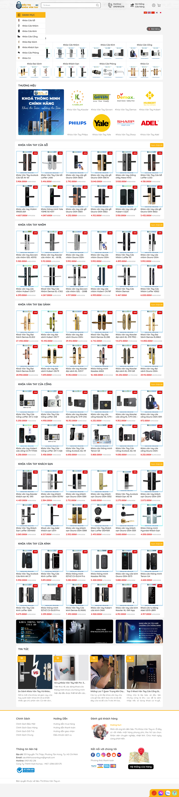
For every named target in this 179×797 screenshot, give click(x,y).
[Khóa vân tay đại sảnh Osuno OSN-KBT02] (77, 321)
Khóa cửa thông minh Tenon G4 (151, 575)
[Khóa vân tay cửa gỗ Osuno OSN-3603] (77, 162)
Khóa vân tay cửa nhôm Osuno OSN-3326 (100, 256)
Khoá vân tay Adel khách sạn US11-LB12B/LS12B (50, 529)
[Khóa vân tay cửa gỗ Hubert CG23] (127, 196)
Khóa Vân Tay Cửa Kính (34, 543)
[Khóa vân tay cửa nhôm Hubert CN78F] (102, 276)
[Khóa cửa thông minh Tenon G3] (102, 435)
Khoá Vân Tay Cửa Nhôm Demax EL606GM (125, 290)
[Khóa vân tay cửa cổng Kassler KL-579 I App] (102, 401)
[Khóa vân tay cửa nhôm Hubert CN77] (27, 276)
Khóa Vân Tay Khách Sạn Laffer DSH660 (26, 529)
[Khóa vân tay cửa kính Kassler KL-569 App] (127, 595)
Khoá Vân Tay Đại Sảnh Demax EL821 (25, 369)
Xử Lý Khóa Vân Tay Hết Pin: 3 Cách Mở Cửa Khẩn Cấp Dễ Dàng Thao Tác (70, 683)
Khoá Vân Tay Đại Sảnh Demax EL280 (100, 335)
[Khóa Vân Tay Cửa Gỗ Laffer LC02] (152, 162)
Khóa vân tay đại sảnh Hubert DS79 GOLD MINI (50, 370)
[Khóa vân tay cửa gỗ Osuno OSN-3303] (77, 196)
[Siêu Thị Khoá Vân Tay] (41, 112)
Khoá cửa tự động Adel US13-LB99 (149, 609)
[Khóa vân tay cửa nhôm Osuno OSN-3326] (102, 242)
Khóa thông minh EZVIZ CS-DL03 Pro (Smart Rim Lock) (50, 609)
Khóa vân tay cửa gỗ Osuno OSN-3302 (101, 210)
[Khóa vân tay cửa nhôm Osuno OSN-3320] (77, 242)
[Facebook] (93, 755)
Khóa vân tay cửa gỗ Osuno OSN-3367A (101, 176)
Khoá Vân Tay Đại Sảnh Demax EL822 (25, 335)
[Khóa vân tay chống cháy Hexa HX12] (127, 162)
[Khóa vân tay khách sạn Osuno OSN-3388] (77, 515)
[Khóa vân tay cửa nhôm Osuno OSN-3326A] (152, 242)
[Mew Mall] (39, 631)
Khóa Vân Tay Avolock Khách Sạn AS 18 (127, 495)
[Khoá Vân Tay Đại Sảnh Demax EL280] (102, 321)
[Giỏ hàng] (159, 5)
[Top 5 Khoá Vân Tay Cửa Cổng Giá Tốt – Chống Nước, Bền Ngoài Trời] (144, 672)
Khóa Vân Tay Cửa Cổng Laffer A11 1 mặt (52, 449)
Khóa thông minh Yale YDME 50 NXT (52, 210)
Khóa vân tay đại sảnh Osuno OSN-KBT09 (149, 370)
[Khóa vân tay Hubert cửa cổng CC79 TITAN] (27, 435)
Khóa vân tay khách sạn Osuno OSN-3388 (76, 529)
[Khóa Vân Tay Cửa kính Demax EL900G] (77, 595)
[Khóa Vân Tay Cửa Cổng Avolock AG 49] (77, 435)
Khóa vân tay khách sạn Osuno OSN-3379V (52, 495)
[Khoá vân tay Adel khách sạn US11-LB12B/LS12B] (52, 515)
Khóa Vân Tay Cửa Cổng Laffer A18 (50, 415)
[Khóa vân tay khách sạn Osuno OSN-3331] (127, 515)
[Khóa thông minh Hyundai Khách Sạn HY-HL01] (152, 515)
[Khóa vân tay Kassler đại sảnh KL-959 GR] (127, 355)
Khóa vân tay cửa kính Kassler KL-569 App (127, 609)
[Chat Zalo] (168, 793)
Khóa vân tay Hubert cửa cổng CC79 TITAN (26, 449)
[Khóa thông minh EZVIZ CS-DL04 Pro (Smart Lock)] (77, 561)
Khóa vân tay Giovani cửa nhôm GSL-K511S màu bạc (27, 256)
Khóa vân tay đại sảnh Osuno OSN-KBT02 (74, 336)
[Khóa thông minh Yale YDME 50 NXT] (52, 196)
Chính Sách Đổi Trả (25, 731)
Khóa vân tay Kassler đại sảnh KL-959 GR (126, 369)
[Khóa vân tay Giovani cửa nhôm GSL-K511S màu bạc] (27, 242)
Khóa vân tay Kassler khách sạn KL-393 (26, 495)
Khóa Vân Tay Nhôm (32, 224)
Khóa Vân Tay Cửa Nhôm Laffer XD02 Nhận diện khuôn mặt (151, 290)
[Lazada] (119, 755)
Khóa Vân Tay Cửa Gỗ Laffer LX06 (51, 176)
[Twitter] (98, 755)
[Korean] (156, 12)
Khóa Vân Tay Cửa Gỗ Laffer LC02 (151, 176)
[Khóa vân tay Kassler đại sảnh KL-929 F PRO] (77, 355)
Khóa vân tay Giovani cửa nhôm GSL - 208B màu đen (76, 290)
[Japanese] (160, 12)
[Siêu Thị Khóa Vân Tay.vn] (27, 5)
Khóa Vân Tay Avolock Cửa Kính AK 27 (27, 575)
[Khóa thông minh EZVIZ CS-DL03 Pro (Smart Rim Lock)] (52, 595)
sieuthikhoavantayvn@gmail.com (39, 757)
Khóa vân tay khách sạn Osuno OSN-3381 (76, 495)
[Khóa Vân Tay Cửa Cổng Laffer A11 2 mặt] (27, 401)
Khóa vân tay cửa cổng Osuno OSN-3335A (149, 449)
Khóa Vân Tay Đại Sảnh (34, 304)
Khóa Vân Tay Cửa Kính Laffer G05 (50, 575)
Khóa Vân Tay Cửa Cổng (34, 384)
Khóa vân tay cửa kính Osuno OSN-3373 (127, 575)
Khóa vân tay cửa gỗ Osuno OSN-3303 (76, 210)
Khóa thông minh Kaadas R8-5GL (99, 575)
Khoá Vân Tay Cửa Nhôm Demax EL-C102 (52, 290)
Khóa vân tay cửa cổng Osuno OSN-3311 (151, 415)
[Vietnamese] (145, 12)
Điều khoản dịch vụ (62, 735)
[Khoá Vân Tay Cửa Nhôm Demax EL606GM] (127, 276)
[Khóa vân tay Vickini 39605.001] (27, 196)
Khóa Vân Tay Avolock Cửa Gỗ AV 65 (27, 176)
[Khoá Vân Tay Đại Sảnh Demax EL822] (27, 321)
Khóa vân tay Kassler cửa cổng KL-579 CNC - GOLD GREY (76, 415)
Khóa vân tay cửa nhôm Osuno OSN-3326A (150, 256)
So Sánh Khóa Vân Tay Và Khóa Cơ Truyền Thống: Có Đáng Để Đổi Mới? (35, 691)
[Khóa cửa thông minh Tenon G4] (152, 561)
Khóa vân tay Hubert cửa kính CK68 (101, 609)
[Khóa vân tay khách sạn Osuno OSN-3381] (77, 481)
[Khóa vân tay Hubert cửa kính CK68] (102, 595)
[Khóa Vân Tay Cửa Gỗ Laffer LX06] (52, 162)
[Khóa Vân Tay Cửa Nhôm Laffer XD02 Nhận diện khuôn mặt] (152, 276)
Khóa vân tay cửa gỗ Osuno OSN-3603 (76, 176)
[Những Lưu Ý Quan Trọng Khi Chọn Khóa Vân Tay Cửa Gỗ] (108, 672)
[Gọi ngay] (154, 793)
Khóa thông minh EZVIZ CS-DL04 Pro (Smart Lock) (75, 575)
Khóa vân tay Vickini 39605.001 (26, 210)
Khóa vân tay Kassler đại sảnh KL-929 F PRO (76, 370)
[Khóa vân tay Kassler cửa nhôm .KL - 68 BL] (52, 242)
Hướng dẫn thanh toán (64, 727)
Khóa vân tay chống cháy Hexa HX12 (126, 176)
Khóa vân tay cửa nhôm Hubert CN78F (101, 290)
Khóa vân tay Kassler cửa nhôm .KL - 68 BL (51, 256)
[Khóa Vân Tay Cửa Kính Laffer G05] (52, 561)
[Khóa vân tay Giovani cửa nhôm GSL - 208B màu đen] (77, 276)
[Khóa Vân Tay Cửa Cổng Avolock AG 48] (127, 435)
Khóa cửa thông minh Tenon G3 (101, 449)
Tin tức (23, 649)
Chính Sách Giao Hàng (26, 727)
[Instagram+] (103, 755)
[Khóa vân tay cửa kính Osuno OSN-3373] (127, 561)
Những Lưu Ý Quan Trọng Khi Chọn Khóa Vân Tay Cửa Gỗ (108, 691)
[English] (149, 12)
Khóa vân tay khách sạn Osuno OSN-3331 (126, 529)
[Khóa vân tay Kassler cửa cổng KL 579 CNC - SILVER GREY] (127, 401)
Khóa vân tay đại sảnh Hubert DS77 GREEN (50, 336)
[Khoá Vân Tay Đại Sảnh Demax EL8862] (152, 321)
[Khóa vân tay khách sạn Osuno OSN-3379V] (52, 481)
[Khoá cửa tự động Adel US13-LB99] (152, 595)
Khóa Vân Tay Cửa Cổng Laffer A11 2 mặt (27, 415)
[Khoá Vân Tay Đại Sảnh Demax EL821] (27, 355)
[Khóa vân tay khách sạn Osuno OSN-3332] (102, 481)
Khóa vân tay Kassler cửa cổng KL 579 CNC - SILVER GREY (127, 415)
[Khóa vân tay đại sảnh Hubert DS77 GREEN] (52, 321)
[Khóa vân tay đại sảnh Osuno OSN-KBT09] (152, 355)
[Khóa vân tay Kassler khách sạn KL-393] (27, 481)
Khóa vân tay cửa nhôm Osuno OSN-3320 (75, 256)
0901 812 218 (30, 760)
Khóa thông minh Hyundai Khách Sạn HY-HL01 (150, 529)
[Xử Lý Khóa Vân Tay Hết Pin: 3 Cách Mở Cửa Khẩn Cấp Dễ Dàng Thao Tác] (71, 667)
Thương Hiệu (27, 85)
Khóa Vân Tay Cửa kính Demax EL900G (76, 609)
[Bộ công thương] (25, 770)
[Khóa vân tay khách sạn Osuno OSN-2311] (152, 481)
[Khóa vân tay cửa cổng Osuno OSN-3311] (152, 401)
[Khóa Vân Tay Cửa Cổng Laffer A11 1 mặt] (52, 435)
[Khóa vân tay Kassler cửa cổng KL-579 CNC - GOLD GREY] (77, 401)
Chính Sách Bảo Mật (25, 724)
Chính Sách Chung (24, 735)
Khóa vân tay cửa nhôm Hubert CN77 (25, 290)
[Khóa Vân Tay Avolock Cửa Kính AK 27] (27, 561)
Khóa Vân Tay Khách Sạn (35, 463)
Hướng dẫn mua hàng (64, 724)
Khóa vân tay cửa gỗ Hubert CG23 (126, 210)
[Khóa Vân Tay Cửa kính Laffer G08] (27, 595)
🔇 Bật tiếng (154, 29)
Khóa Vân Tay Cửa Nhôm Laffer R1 (125, 256)
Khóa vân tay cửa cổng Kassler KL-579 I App (101, 415)
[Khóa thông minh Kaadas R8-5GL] (102, 561)
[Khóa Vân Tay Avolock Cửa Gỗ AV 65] (27, 162)
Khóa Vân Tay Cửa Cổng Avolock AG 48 (126, 449)
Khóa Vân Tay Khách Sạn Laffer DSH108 (101, 529)
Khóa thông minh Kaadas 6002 (99, 369)
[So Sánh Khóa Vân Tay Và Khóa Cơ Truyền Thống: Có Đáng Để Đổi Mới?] (35, 672)
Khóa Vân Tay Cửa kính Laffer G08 (25, 609)
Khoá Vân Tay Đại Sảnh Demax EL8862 (151, 335)
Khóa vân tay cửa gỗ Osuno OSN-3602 (151, 210)
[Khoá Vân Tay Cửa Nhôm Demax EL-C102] (52, 276)
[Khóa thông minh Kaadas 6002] (102, 355)
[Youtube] (109, 755)
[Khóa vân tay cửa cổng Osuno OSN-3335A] (152, 435)
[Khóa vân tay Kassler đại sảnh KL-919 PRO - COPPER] (127, 321)
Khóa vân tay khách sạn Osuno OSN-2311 (151, 495)
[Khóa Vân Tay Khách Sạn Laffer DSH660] (27, 515)
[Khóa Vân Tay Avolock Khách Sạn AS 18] (127, 481)
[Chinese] (153, 12)
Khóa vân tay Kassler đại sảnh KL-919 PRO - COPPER (126, 336)
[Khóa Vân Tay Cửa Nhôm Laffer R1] (127, 242)
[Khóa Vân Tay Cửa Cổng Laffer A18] (52, 401)
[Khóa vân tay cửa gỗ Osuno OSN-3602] (152, 196)
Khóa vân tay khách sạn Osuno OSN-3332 (101, 495)
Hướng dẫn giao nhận (64, 731)
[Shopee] (114, 755)
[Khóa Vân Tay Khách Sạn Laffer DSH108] (102, 515)
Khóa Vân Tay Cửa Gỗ (33, 145)
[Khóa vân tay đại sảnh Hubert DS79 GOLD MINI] (52, 355)
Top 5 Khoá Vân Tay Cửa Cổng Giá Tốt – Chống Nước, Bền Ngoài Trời (143, 691)
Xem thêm (156, 145)
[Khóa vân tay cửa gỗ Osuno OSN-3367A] (102, 162)
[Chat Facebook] (161, 793)
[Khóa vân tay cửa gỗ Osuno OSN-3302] (102, 196)
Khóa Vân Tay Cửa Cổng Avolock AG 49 (76, 449)
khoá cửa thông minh (75, 690)
